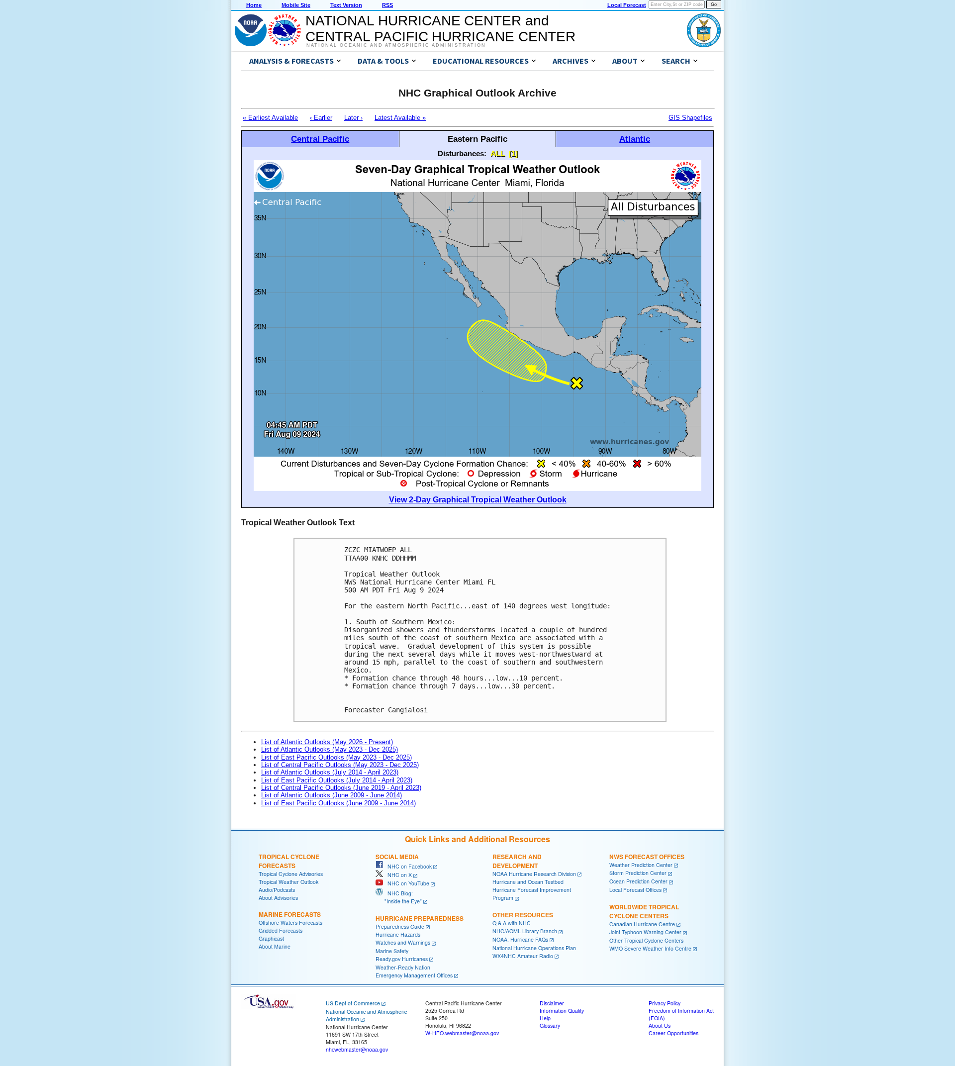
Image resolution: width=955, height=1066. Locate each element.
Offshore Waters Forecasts (290, 922)
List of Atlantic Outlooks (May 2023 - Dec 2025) (329, 749)
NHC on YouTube (406, 883)
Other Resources (522, 914)
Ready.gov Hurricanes (402, 959)
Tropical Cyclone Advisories (291, 873)
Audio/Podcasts (277, 889)
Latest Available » (400, 117)
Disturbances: (462, 153)
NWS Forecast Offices (646, 856)
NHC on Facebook (407, 866)
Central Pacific (320, 139)
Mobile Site (296, 5)
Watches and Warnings (403, 942)
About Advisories (278, 897)
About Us (659, 1025)
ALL (497, 153)
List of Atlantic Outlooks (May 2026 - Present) (327, 742)
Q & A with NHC (511, 923)
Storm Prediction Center (638, 872)
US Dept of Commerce (353, 1003)
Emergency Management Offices (414, 975)
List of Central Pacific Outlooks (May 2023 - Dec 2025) (340, 765)
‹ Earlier (321, 117)
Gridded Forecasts (280, 930)
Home (254, 5)
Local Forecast (626, 5)
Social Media (397, 856)
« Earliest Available (270, 117)
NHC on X (397, 874)
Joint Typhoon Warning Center (645, 932)
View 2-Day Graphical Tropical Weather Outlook (478, 499)
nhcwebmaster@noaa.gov (357, 1049)
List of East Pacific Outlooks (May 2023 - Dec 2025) (336, 757)
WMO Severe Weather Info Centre (650, 948)
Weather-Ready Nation (403, 967)
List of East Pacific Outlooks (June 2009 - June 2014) (338, 803)
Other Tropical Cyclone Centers (646, 940)
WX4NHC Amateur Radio (522, 956)
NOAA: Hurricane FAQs (520, 939)
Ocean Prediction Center (638, 881)
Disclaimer (552, 1003)
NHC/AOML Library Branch (524, 931)
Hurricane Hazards (398, 934)
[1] (513, 153)
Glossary (550, 1025)
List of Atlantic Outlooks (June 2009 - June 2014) (331, 795)
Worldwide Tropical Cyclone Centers (644, 911)
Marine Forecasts (290, 914)
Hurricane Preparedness (420, 918)
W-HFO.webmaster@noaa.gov (462, 1033)
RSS (387, 5)
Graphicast (271, 938)
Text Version (346, 5)
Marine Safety (392, 951)
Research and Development (517, 861)
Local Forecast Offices (635, 889)
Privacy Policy (664, 1003)
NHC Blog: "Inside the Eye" (399, 897)
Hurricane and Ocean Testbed (528, 881)
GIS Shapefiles (690, 117)
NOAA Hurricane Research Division (534, 873)
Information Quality (562, 1010)
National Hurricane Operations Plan (534, 948)
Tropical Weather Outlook (288, 881)
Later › (353, 117)
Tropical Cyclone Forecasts (289, 861)
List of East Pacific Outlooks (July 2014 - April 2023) (336, 780)
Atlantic (634, 139)
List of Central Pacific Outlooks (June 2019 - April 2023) (341, 787)
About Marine (274, 946)
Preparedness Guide (400, 926)
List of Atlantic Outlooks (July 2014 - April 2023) (329, 772)
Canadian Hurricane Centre (642, 924)
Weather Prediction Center (640, 865)
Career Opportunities (673, 1033)
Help (545, 1018)
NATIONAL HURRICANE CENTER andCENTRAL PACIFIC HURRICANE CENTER (440, 28)
